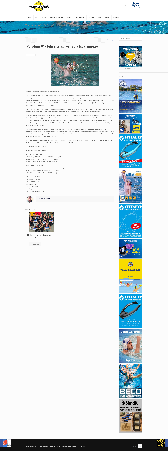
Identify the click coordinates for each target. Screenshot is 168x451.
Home (121, 24)
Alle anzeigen (110, 40)
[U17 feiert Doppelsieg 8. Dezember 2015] (5, 443)
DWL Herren (136, 24)
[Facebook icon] (131, 446)
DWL (128, 24)
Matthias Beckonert (44, 198)
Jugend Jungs (136, 27)
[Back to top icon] (140, 446)
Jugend (126, 27)
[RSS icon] (135, 446)
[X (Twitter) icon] (133, 446)
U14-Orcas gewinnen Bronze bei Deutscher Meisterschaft (38, 236)
